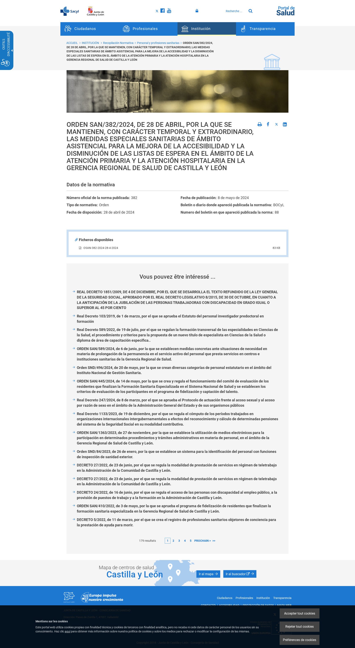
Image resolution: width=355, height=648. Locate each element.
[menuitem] (89, 29)
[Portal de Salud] (286, 10)
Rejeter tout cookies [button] (299, 627)
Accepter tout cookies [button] (299, 613)
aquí (67, 631)
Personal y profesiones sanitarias (158, 43)
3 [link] (179, 540)
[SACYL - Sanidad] (69, 11)
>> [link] (213, 540)
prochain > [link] (202, 540)
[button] (208, 574)
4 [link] (185, 540)
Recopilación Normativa (118, 43)
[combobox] (235, 11)
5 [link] (190, 540)
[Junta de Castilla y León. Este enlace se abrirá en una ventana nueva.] (95, 11)
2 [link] (173, 540)
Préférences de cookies (299, 640)
